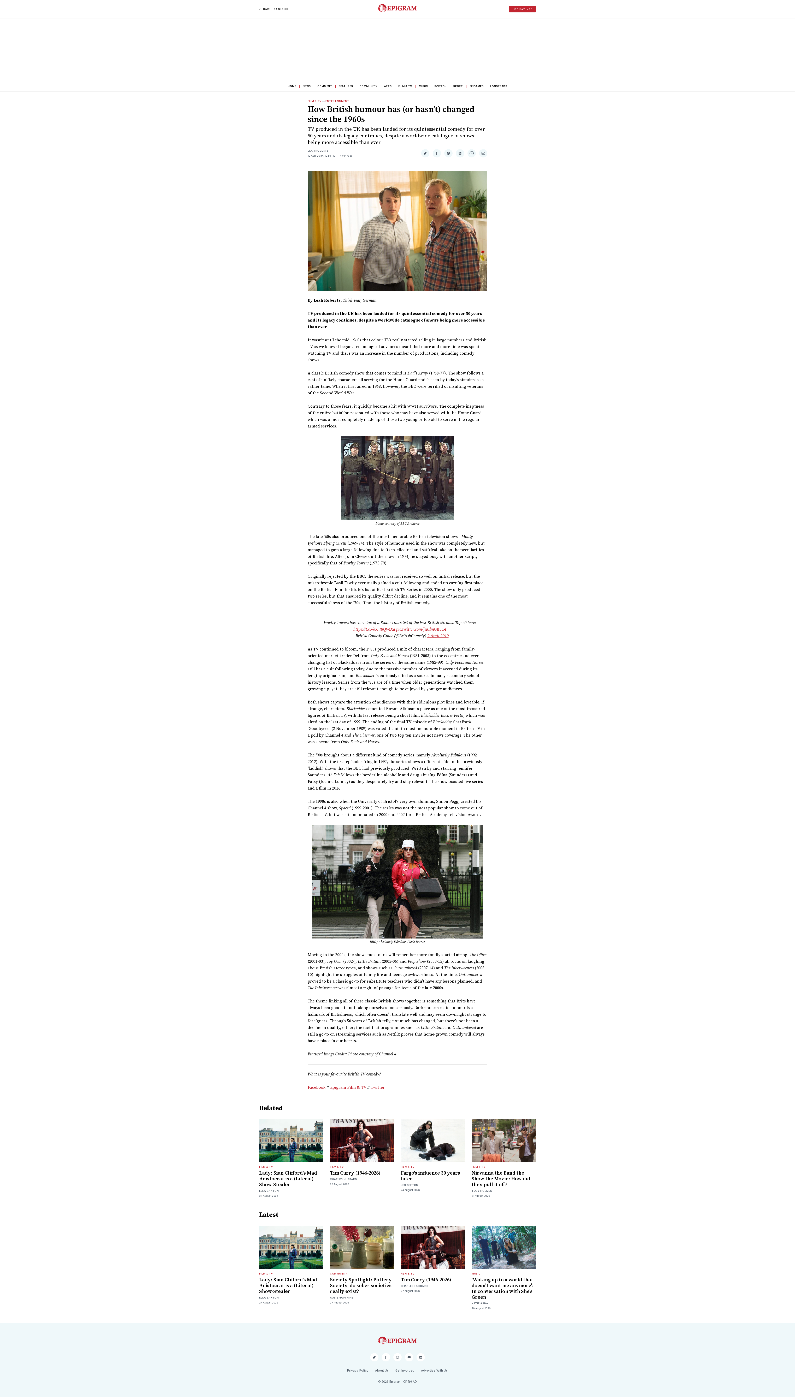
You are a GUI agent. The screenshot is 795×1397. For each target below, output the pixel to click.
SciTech (440, 86)
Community (368, 86)
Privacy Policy (358, 1370)
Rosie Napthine (341, 1297)
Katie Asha (480, 1303)
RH (410, 1381)
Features (346, 86)
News (307, 86)
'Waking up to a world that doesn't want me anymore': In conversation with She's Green (503, 1288)
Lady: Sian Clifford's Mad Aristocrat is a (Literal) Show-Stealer (288, 1179)
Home (292, 86)
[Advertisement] (397, 49)
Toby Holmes (482, 1190)
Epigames (477, 86)
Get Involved (522, 9)
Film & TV (405, 86)
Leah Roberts (318, 150)
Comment (324, 86)
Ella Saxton (269, 1190)
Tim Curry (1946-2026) (355, 1173)
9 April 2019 (438, 636)
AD (415, 1381)
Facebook (316, 1087)
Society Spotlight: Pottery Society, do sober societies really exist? (361, 1286)
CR (405, 1381)
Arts (388, 86)
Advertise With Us (434, 1370)
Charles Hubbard (343, 1179)
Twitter (378, 1087)
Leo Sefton (409, 1185)
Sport (458, 86)
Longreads (498, 86)
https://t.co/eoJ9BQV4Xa (374, 629)
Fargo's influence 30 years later (430, 1176)
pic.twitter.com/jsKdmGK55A (421, 629)
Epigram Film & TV (348, 1087)
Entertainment (337, 101)
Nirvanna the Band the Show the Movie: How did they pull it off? (501, 1179)
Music (423, 86)
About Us (382, 1370)
